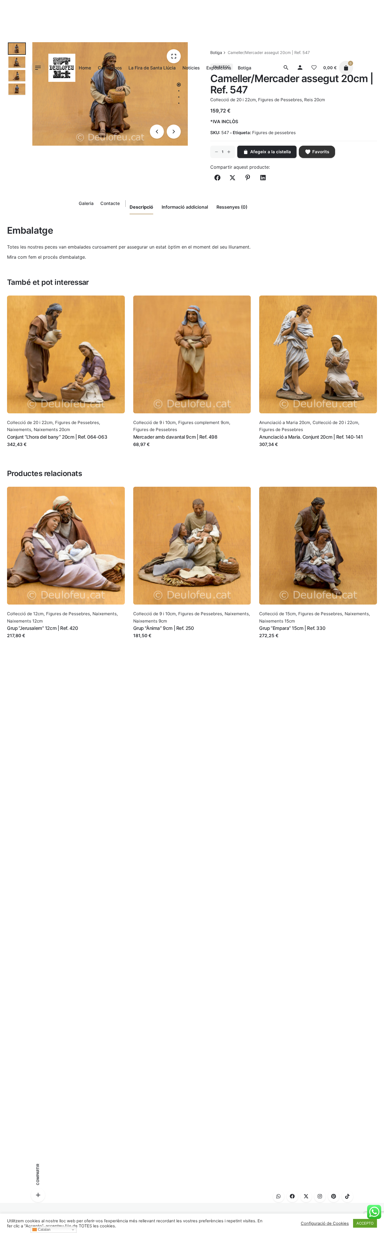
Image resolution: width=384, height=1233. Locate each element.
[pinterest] (333, 1196)
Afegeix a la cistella (27, 450)
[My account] (300, 68)
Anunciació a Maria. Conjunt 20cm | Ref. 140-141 (311, 437)
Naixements (19, 429)
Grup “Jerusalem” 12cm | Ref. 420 (42, 628)
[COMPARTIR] (38, 1195)
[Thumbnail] (61, 68)
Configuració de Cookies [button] (325, 1223)
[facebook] (292, 1196)
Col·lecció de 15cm (277, 613)
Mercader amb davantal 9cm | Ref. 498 (175, 437)
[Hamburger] (38, 68)
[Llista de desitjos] (314, 68)
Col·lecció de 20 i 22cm (30, 422)
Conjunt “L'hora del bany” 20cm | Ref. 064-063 (57, 437)
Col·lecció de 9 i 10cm (154, 422)
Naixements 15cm (277, 621)
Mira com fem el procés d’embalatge (46, 257)
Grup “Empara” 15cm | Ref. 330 (292, 628)
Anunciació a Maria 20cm (284, 422)
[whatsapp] (278, 1196)
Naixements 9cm (150, 621)
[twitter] (306, 1196)
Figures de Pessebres (77, 422)
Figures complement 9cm (203, 422)
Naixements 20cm (52, 429)
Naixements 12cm (25, 621)
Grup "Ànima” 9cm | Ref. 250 (163, 628)
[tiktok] (347, 1196)
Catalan (43, 1229)
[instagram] (320, 1196)
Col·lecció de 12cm (25, 613)
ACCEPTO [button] (365, 1223)
